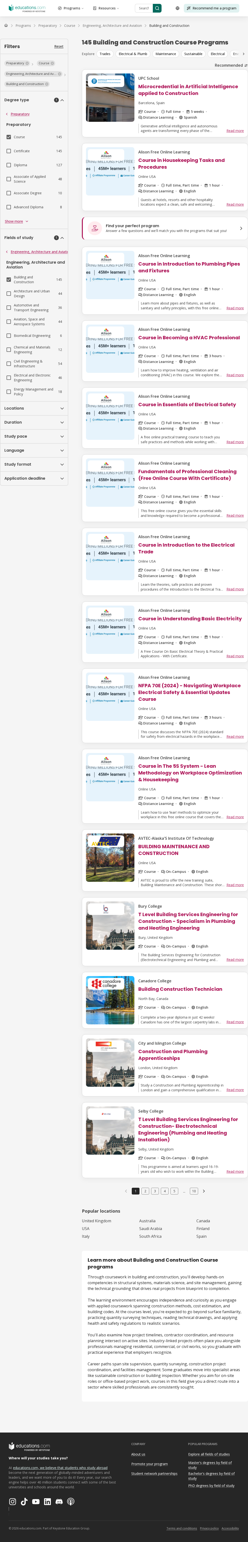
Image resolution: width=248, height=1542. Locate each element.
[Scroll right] (243, 54)
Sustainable (193, 53)
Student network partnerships (154, 1473)
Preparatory (20, 114)
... (184, 1191)
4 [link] (165, 1191)
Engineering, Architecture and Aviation (41, 251)
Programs (72, 8)
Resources (107, 8)
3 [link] (155, 1191)
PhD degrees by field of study (211, 1485)
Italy (86, 1236)
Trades (105, 53)
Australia (147, 1220)
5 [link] (174, 1191)
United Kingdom (96, 1220)
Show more (14, 221)
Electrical (218, 53)
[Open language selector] (177, 8)
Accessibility (230, 1528)
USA (85, 1228)
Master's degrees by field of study (210, 1465)
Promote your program (149, 1464)
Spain (201, 1236)
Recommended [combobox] (229, 65)
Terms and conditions (181, 1528)
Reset (58, 46)
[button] (17, 63)
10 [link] (194, 1191)
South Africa (150, 1236)
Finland (202, 1228)
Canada (203, 1220)
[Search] (157, 8)
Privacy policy (209, 1528)
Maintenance (165, 53)
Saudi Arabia (150, 1228)
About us (138, 1454)
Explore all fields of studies (209, 1454)
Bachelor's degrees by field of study (211, 1476)
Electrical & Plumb (133, 53)
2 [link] (145, 1191)
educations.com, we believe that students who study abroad (60, 1467)
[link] (169, 25)
